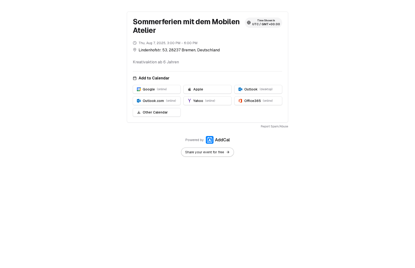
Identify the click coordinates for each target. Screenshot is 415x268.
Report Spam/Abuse (274, 126)
